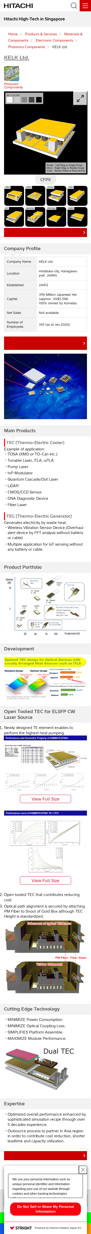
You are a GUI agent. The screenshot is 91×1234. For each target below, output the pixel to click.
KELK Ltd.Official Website (44, 343)
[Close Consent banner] (83, 1170)
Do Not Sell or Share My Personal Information (45, 1209)
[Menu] (85, 5)
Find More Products (44, 232)
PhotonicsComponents (13, 85)
